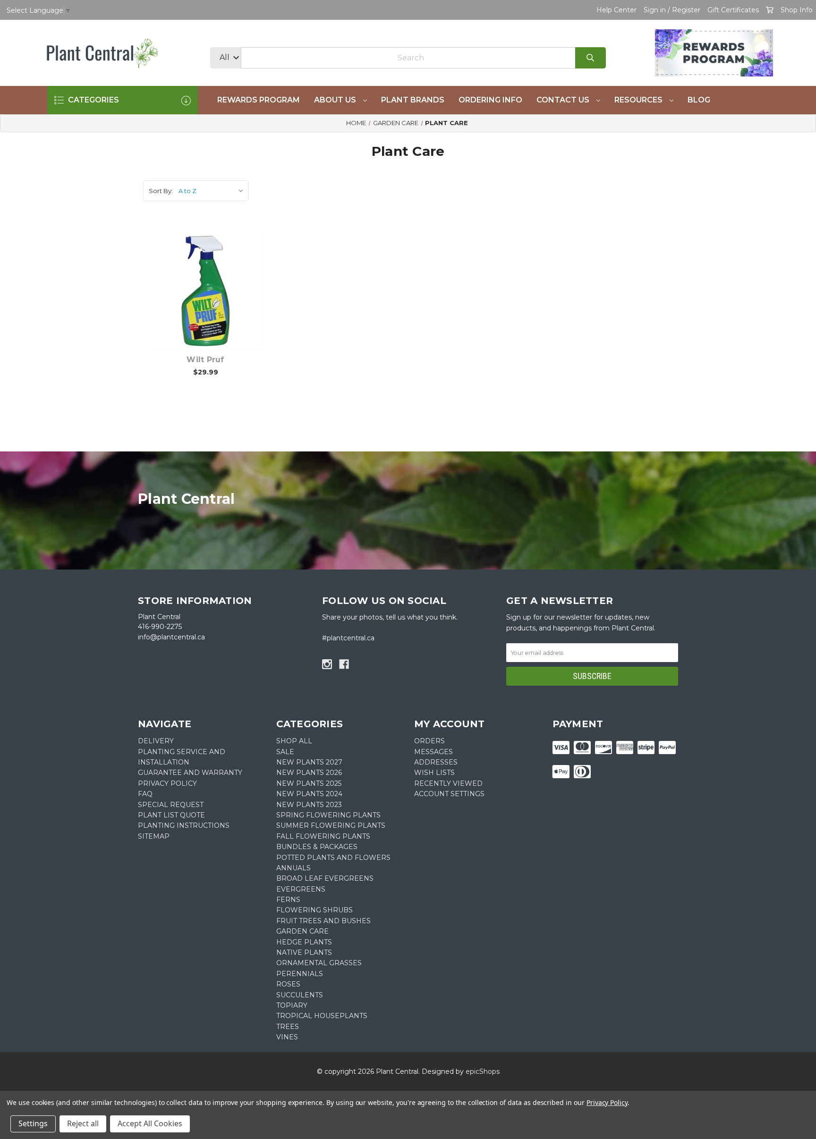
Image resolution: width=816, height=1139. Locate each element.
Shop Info (797, 10)
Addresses (436, 762)
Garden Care (302, 931)
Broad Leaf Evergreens (325, 878)
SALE (285, 752)
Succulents (299, 995)
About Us (336, 99)
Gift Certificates (733, 10)
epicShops (483, 1071)
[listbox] (212, 191)
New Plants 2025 (308, 783)
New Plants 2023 (309, 804)
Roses (288, 984)
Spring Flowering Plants (328, 815)
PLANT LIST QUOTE (171, 815)
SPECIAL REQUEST (171, 804)
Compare (217, 281)
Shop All (294, 741)
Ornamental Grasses (319, 963)
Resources (639, 99)
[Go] (590, 57)
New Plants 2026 (309, 772)
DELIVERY (156, 741)
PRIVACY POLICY (167, 783)
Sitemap (154, 836)
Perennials (299, 973)
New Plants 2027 (309, 762)
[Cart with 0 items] (770, 10)
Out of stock (210, 306)
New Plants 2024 (309, 794)
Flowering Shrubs (314, 910)
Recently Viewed (448, 783)
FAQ (145, 794)
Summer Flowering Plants (330, 825)
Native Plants (304, 952)
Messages (433, 752)
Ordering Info (490, 99)
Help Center (616, 10)
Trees (287, 1026)
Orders (429, 741)
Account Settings (449, 794)
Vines (287, 1037)
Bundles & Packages (316, 846)
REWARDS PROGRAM (258, 99)
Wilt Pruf (205, 359)
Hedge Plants (304, 942)
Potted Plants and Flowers (333, 857)
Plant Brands (412, 99)
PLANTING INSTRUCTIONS (184, 825)
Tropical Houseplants (321, 1016)
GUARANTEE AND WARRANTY (190, 772)
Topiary (291, 1005)
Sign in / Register (672, 10)
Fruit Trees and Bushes (323, 921)
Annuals (293, 868)
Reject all (83, 1123)
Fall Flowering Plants (323, 836)
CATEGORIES (92, 99)
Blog (699, 99)
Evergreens (300, 889)
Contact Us (563, 99)
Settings (33, 1123)
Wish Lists (434, 772)
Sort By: (161, 191)
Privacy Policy (607, 1102)
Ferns (288, 899)
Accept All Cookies (150, 1123)
